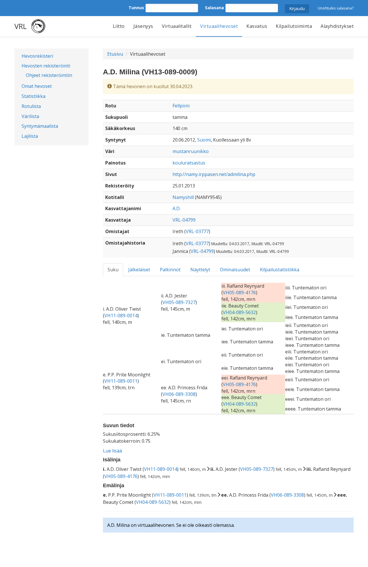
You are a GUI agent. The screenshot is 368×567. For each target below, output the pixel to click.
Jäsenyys (143, 26)
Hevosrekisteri (37, 56)
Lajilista (30, 136)
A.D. (176, 208)
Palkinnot (170, 269)
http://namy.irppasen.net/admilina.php (213, 174)
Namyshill (183, 197)
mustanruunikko (190, 151)
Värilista (30, 116)
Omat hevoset (37, 86)
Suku (113, 269)
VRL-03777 (197, 231)
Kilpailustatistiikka (279, 269)
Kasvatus (256, 26)
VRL (20, 26)
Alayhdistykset (337, 26)
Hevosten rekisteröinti (46, 66)
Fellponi (180, 105)
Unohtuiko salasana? (336, 8)
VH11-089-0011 (120, 381)
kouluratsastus (188, 163)
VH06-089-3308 (178, 394)
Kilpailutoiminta (294, 26)
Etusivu (115, 54)
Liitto (119, 26)
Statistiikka (33, 96)
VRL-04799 (183, 220)
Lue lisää (112, 451)
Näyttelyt (200, 269)
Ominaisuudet (235, 269)
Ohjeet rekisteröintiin (49, 75)
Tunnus (136, 7)
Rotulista (31, 106)
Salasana (214, 7)
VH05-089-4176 (239, 292)
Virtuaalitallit (177, 26)
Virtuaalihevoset (219, 26)
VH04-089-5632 (239, 312)
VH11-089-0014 (120, 315)
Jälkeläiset (139, 269)
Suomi (204, 140)
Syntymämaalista (40, 126)
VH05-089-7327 (178, 302)
